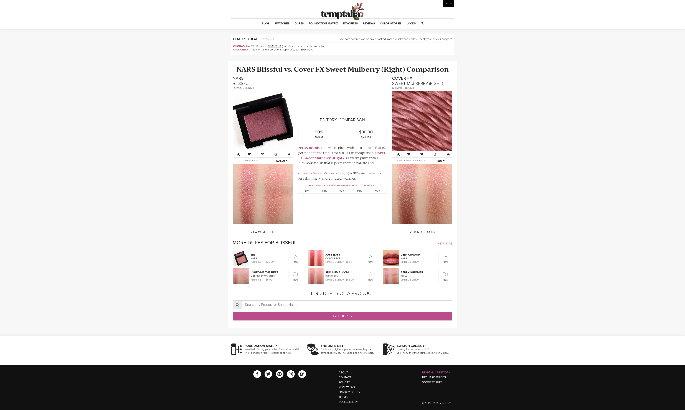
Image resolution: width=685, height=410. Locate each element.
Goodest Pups (432, 382)
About (343, 372)
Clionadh (240, 46)
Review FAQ (347, 387)
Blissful (270, 69)
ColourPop (241, 49)
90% (341, 190)
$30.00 (281, 160)
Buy (440, 160)
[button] (266, 24)
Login (448, 3)
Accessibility (348, 402)
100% (377, 190)
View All (269, 39)
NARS (245, 69)
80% (307, 190)
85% (324, 190)
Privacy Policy (349, 392)
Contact (345, 377)
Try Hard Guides (434, 377)
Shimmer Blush (403, 88)
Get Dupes (342, 316)
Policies (344, 382)
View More (444, 243)
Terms (343, 397)
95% (359, 190)
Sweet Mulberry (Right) (365, 69)
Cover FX (309, 69)
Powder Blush (243, 88)
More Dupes (262, 232)
